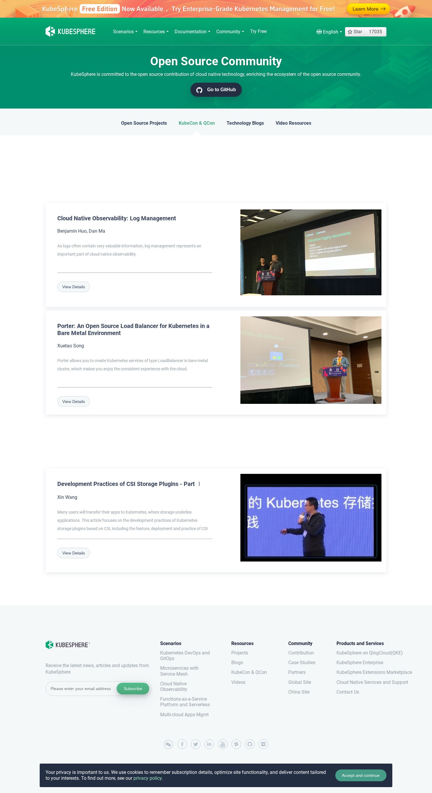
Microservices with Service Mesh (179, 671)
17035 (375, 31)
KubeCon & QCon (197, 123)
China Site (298, 692)
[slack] (236, 744)
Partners (297, 672)
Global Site (299, 682)
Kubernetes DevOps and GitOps (185, 655)
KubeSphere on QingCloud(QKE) (361, 653)
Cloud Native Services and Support (361, 682)
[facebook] (182, 744)
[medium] (263, 744)
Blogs (237, 662)
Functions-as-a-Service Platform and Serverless (185, 701)
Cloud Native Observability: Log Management (116, 218)
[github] (250, 744)
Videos (238, 682)
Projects (239, 653)
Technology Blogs (245, 123)
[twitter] (196, 744)
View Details (73, 286)
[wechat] (169, 745)
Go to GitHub (221, 89)
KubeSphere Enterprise (359, 662)
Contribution (301, 653)
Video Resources (293, 123)
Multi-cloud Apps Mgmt (184, 714)
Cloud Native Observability (173, 686)
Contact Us (347, 692)
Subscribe (133, 688)
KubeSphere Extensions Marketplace (361, 672)
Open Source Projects (144, 123)
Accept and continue (361, 775)
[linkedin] (209, 744)
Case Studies (301, 662)
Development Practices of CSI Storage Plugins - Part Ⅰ (129, 483)
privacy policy (147, 778)
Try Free (258, 31)
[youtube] (223, 744)
